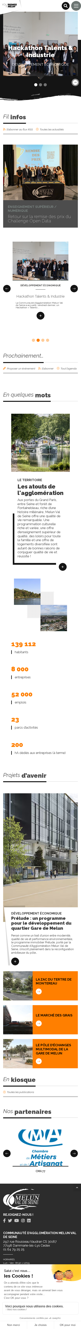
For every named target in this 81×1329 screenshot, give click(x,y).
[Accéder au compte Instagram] (23, 1220)
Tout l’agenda (69, 368)
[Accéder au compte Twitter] (10, 1220)
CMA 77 (40, 1171)
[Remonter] (77, 1187)
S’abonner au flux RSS (19, 129)
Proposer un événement (21, 368)
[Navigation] (76, 6)
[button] (35, 84)
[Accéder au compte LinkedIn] (29, 1220)
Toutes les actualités (52, 129)
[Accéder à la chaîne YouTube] (16, 1220)
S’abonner (48, 368)
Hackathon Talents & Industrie (40, 296)
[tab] (4, 1220)
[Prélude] (15, 961)
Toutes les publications (20, 1092)
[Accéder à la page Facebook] (4, 1220)
